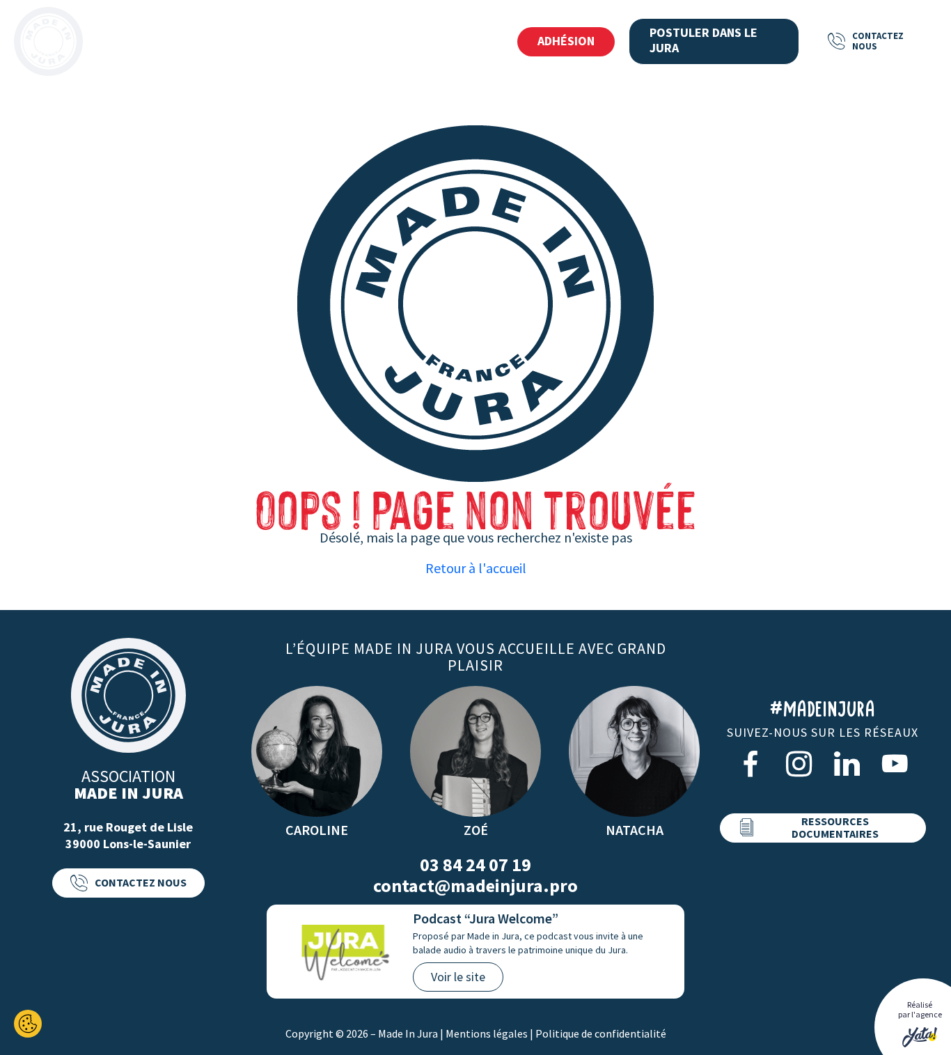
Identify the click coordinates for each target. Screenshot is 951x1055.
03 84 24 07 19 (475, 864)
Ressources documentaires (835, 827)
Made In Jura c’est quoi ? (174, 42)
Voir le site (458, 977)
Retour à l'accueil (475, 568)
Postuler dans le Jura (703, 40)
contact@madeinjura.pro (475, 885)
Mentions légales (487, 1033)
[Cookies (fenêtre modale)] (28, 1024)
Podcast (462, 42)
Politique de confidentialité (600, 1033)
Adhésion (566, 41)
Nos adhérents (302, 42)
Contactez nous (878, 41)
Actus (388, 42)
